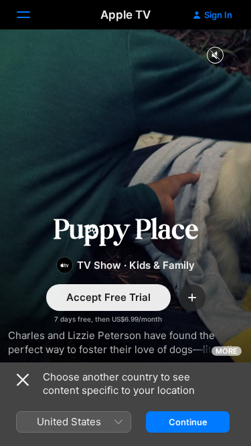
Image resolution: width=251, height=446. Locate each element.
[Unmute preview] (214, 55)
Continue (188, 422)
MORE (227, 351)
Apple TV (125, 14)
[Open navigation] (31, 14)
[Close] (23, 380)
